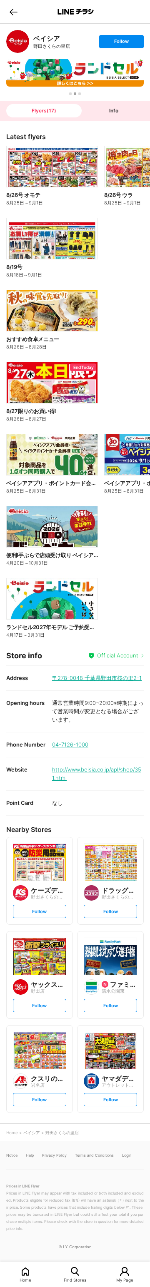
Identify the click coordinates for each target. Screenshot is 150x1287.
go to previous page (13, 11)
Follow (121, 43)
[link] (17, 41)
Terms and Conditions (94, 1155)
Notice (12, 1155)
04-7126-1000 (70, 744)
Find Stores (75, 1279)
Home (25, 1279)
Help (30, 1155)
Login (126, 1155)
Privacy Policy (54, 1155)
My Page (124, 1279)
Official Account (117, 655)
